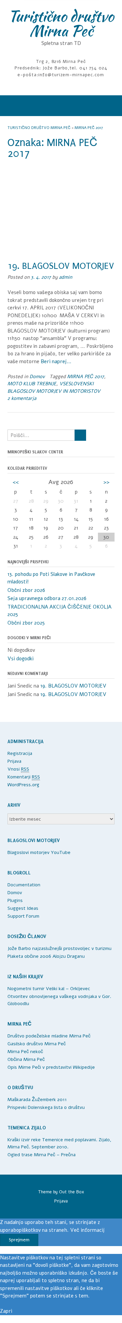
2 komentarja (21, 398)
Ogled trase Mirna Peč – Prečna (41, 1154)
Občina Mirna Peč (26, 1059)
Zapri (6, 1311)
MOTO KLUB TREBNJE (31, 384)
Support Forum (23, 916)
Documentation (23, 885)
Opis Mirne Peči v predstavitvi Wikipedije (51, 1067)
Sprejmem (19, 1239)
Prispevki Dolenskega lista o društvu (46, 1107)
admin (65, 277)
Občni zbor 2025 (26, 622)
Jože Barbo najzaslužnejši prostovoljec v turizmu (59, 948)
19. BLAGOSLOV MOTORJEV (60, 266)
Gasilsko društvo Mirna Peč (36, 1043)
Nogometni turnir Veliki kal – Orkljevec (48, 988)
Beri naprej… (56, 361)
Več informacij (87, 1230)
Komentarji (23, 777)
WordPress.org (23, 784)
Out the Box (71, 1192)
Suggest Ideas (22, 908)
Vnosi (18, 769)
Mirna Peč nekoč (25, 1051)
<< (16, 482)
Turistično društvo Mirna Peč (61, 23)
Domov (37, 376)
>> (106, 482)
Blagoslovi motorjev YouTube (38, 852)
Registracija (19, 753)
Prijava (14, 761)
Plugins (15, 900)
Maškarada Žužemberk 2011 (37, 1099)
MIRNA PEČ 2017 (85, 376)
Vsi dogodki (20, 658)
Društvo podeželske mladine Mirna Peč (48, 1036)
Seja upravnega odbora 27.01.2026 (46, 598)
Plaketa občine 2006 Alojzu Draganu (46, 956)
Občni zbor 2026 (26, 590)
